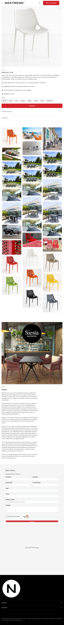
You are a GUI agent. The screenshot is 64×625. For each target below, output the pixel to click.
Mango (30, 101)
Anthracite (50, 101)
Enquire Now (32, 105)
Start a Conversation (51, 3)
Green (36, 101)
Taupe (11, 101)
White (5, 101)
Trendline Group (18, 620)
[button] (2, 3)
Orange (23, 101)
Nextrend (8, 618)
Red (17, 101)
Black (43, 101)
